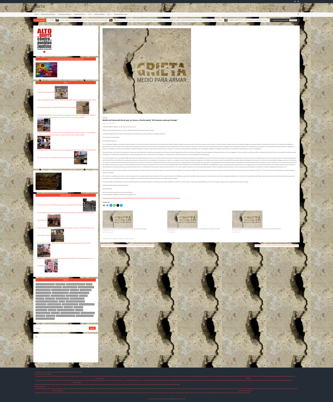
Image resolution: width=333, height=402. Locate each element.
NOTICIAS (38, 384)
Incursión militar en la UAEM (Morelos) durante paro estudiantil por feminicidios (60, 205)
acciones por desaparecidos (45, 284)
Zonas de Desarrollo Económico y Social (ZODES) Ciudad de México (203, 392)
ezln (61, 301)
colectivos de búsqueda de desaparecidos (48, 287)
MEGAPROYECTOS (79, 14)
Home (208, 380)
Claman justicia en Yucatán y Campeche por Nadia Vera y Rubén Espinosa (275, 245)
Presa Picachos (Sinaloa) (228, 388)
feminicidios (41, 304)
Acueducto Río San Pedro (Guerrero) (78, 388)
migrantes (78, 307)
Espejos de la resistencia (62, 380)
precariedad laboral (43, 313)
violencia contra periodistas (45, 318)
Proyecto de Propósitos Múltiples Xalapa (151, 384)
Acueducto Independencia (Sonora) (59, 388)
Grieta (39, 7)
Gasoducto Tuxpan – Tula (139, 380)
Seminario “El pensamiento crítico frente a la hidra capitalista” (107, 392)
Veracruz (156, 392)
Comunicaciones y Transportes (43, 374)
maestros (68, 307)
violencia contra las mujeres (66, 316)
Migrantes (235, 380)
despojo (83, 296)
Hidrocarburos (100, 378)
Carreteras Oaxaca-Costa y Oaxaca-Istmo (146, 376)
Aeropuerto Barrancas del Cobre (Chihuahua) (47, 376)
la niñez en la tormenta (70, 304)
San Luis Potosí (87, 392)
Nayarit (291, 380)
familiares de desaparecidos (75, 301)
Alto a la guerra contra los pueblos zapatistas (55, 372)
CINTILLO (105, 117)
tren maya (50, 316)
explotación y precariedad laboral (46, 301)
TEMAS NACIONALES (64, 14)
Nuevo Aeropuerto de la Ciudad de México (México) (238, 376)
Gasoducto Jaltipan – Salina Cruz (104, 380)
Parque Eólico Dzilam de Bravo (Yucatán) (107, 384)
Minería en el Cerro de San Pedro (255, 380)
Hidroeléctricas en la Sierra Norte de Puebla (183, 388)
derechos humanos (42, 296)
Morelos (286, 380)
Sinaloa (126, 392)
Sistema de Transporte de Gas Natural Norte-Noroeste (191, 380)
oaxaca (79, 310)
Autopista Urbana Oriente (128, 376)
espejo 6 (121, 238)
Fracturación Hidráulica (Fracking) (86, 380)
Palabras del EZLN (68, 384)
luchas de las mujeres (87, 304)
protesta (55, 313)
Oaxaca (61, 384)
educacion (50, 298)
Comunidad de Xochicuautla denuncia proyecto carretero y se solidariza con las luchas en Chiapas (193, 228)
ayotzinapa (60, 284)
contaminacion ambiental (60, 290)
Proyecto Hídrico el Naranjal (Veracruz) (286, 388)
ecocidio (40, 298)
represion (40, 316)
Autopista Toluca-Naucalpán (112, 376)
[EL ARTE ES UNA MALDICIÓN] (61, 92)
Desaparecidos (52, 380)
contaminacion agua (43, 290)
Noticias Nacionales (46, 384)
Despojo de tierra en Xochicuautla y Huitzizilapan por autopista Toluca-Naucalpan (125, 228)
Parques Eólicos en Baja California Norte (129, 384)
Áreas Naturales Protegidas (74, 372)
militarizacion (41, 310)
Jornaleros (213, 380)
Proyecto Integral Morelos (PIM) (171, 384)
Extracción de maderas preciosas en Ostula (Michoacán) (68, 392)
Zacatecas (182, 392)
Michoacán (230, 380)
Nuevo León (55, 384)
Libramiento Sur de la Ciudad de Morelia (213, 376)
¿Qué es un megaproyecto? (245, 390)
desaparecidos (72, 296)
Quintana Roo (48, 392)
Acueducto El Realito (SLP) (42, 388)
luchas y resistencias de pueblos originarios (49, 307)
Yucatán (177, 392)
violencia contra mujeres (85, 316)
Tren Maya (151, 392)
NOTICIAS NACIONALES (47, 14)
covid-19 (74, 290)
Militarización (242, 380)
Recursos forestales (58, 390)
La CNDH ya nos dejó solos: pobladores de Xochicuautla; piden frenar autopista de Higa (128, 245)
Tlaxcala (146, 392)
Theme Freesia (181, 398)
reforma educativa (87, 313)
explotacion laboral (77, 298)
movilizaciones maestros (66, 310)
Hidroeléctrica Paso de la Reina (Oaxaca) (138, 388)
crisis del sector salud (43, 293)
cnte (89, 284)
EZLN (108, 14)
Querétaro (42, 392)
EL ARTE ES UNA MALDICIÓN (46, 92)
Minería (249, 378)
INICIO (36, 14)
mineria (52, 310)
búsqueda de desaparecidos (75, 284)
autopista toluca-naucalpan (110, 238)
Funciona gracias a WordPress (156, 398)
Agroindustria (39, 372)
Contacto (293, 376)
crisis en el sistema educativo (79, 293)
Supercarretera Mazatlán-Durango (281, 376)
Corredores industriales (41, 380)
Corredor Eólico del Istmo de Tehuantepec (84, 384)
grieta (104, 123)
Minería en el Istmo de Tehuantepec (274, 380)
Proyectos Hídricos (40, 386)
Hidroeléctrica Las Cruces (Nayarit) (117, 388)
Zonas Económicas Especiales (230, 392)
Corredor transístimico (244, 392)
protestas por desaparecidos (70, 313)
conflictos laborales (70, 287)
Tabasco (135, 392)
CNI (89, 14)
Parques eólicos (77, 382)
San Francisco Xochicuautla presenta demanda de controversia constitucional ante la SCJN (256, 228)
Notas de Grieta (99, 14)
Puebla (37, 392)
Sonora (131, 392)
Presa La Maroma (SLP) (201, 388)
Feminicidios (73, 380)
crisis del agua (85, 290)
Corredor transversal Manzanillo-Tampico (191, 376)
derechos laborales (57, 296)
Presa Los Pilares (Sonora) (215, 388)
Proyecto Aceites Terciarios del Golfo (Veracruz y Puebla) (161, 380)
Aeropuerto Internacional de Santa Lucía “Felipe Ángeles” (75, 376)
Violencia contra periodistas (166, 392)
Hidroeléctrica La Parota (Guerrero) (98, 388)
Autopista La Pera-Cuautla (98, 376)
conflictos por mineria (86, 287)
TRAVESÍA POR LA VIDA (120, 14)
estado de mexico (129, 238)
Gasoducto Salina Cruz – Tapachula (123, 380)
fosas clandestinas (54, 304)
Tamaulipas (140, 392)
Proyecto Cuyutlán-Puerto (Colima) (262, 376)
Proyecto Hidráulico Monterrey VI (266, 388)
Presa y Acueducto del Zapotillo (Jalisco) (246, 388)
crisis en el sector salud (60, 293)
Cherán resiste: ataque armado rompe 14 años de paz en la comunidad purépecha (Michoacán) (63, 243)
